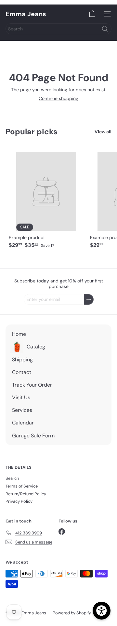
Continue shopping (58, 98)
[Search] (104, 28)
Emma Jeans (26, 14)
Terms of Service (22, 486)
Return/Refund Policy (26, 494)
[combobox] (58, 28)
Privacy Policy (19, 501)
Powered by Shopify (72, 613)
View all (103, 132)
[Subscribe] (89, 299)
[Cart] (92, 14)
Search (12, 478)
